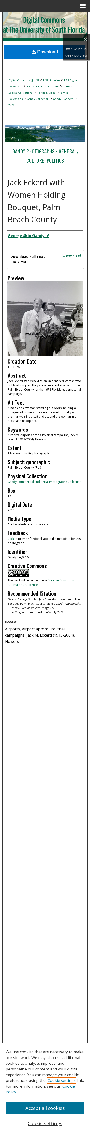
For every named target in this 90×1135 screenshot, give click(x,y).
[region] (45, 1089)
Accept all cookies (45, 1108)
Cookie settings (62, 1080)
